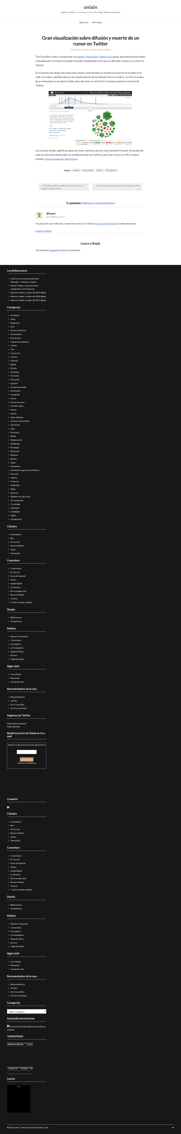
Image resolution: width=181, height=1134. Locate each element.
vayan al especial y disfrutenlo (61, 158)
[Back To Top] (173, 1127)
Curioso (13, 357)
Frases (13, 398)
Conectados (15, 568)
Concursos (15, 353)
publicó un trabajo (109, 56)
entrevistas (15, 391)
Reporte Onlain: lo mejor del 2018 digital (28, 296)
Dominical (14, 372)
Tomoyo (14, 598)
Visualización (96, 49)
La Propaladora (16, 648)
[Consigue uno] (13, 1068)
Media (13, 436)
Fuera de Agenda (17, 576)
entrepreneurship (18, 387)
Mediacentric (16, 440)
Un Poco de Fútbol (18, 708)
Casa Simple (15, 674)
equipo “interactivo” (88, 56)
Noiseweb (14, 678)
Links (12, 428)
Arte (12, 326)
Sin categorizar (16, 500)
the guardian (87, 170)
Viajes (13, 515)
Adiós (13, 319)
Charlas (13, 345)
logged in (54, 250)
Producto (14, 481)
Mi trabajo (97, 22)
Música (13, 459)
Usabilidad (15, 511)
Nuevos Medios (17, 545)
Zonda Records (17, 682)
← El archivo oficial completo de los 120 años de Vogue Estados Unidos (62, 187)
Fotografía (15, 394)
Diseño (85, 49)
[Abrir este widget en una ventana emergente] (31, 1068)
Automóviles (16, 334)
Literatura (14, 432)
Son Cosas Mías (17, 704)
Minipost (14, 455)
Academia (14, 315)
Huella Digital (16, 583)
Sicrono (13, 655)
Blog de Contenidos (19, 636)
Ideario (13, 413)
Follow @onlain (13, 726)
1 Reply (107, 49)
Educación (15, 379)
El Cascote (15, 542)
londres (76, 170)
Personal (14, 474)
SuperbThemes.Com (39, 1127)
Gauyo (13, 579)
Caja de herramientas (19, 342)
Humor (13, 409)
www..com (18, 1086)
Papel (12, 462)
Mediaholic (15, 444)
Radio (12, 489)
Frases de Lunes (17, 402)
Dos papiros (15, 644)
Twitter (99, 170)
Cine (12, 349)
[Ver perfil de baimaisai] (24, 1068)
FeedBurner (31, 763)
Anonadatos (15, 534)
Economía (14, 375)
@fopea (50, 213)
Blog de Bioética (17, 697)
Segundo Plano (17, 651)
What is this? (18, 1111)
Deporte (14, 360)
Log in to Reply (43, 230)
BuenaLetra (15, 338)
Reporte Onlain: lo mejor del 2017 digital (28, 300)
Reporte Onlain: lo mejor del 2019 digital (28, 292)
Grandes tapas (16, 406)
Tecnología (15, 504)
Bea (12, 538)
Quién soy (83, 22)
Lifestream (15, 425)
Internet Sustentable (19, 421)
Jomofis (13, 701)
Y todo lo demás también (21, 602)
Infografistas (16, 621)
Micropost (15, 451)
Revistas (14, 493)
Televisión (15, 508)
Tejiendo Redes (17, 659)
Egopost (14, 383)
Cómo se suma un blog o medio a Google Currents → (118, 187)
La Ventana (15, 587)
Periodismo (15, 466)
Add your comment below (98, 203)
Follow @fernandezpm (16, 723)
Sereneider (15, 553)
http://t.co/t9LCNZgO (105, 223)
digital (13, 364)
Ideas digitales (16, 417)
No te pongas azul (18, 591)
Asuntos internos (18, 330)
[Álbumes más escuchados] (20, 1044)
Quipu (13, 549)
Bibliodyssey (15, 617)
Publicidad (15, 485)
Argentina (14, 323)
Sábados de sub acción (20, 496)
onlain (90, 7)
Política (13, 478)
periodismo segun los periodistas (24, 470)
